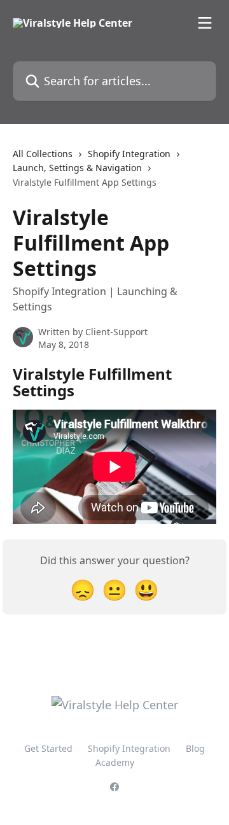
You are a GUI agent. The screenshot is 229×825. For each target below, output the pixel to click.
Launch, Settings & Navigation (77, 168)
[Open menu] (204, 23)
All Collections (43, 154)
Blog (195, 748)
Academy (114, 762)
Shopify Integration (129, 154)
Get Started (48, 748)
